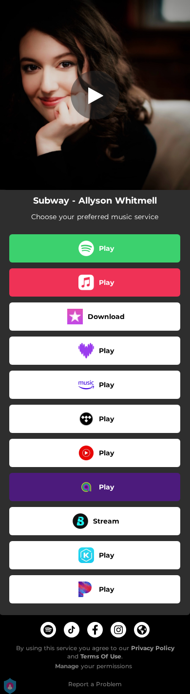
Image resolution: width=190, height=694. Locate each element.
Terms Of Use (100, 656)
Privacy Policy (152, 648)
